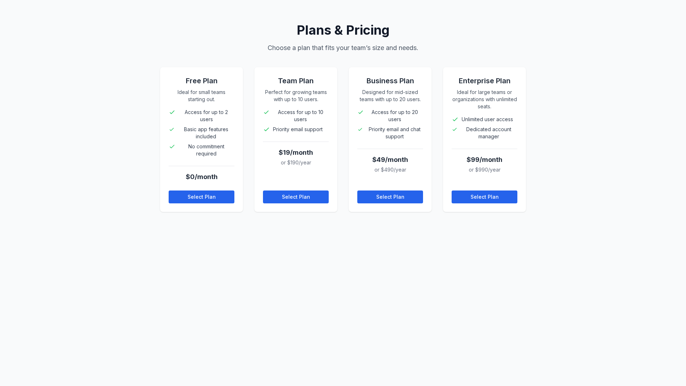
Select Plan (202, 197)
